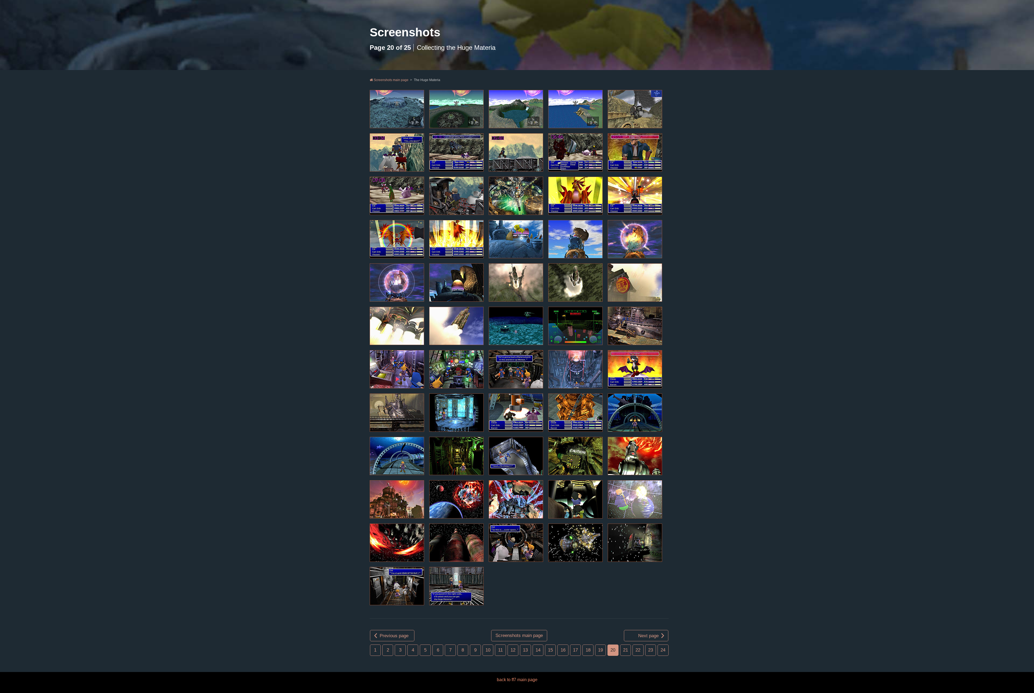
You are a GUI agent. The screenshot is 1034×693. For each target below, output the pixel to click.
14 (538, 650)
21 (625, 650)
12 (513, 650)
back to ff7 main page (517, 679)
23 (650, 650)
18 (588, 650)
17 (575, 650)
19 (600, 650)
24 (663, 650)
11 (500, 650)
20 (612, 650)
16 (563, 650)
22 (637, 650)
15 (550, 650)
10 (487, 650)
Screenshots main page (390, 80)
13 (525, 650)
